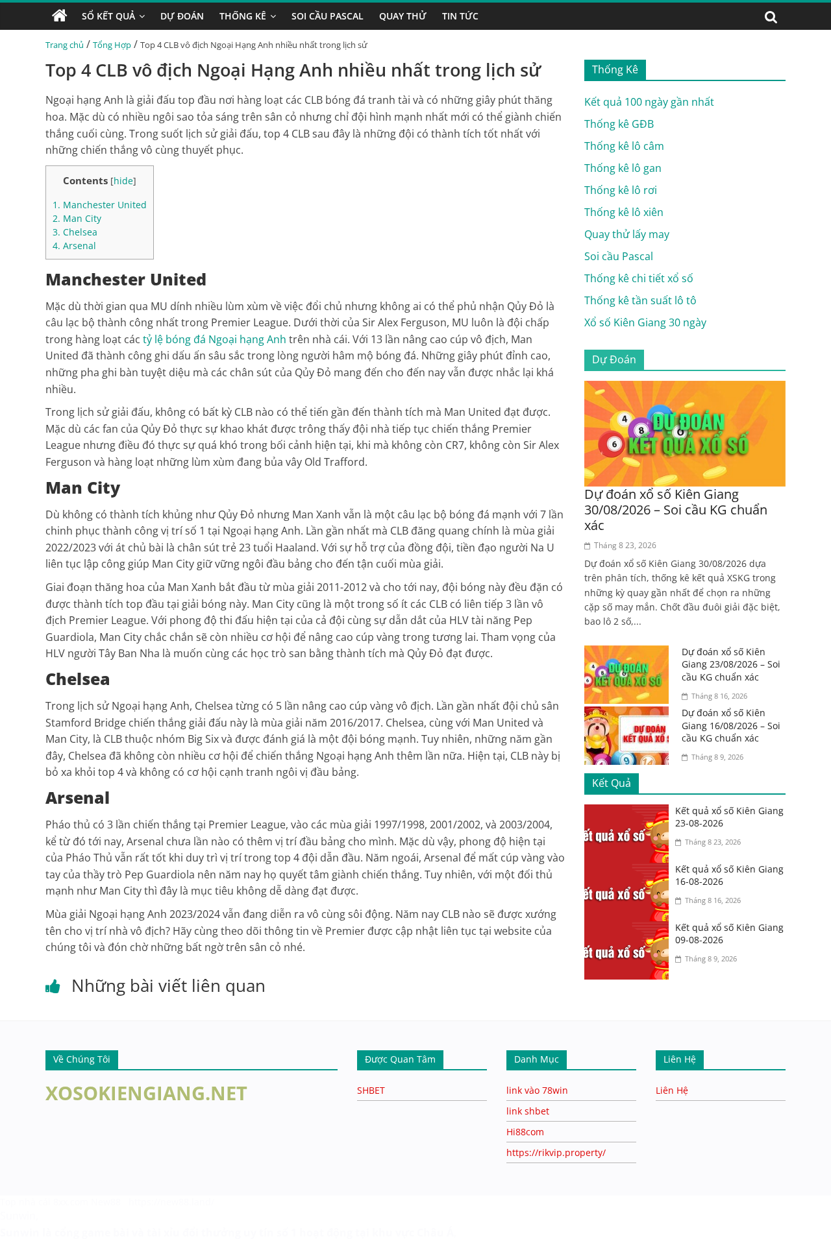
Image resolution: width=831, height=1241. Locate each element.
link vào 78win (537, 1090)
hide (123, 181)
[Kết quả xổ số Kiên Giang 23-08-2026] (629, 812)
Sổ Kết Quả (108, 16)
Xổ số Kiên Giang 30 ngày (645, 322)
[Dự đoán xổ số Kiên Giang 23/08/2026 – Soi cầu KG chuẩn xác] (629, 653)
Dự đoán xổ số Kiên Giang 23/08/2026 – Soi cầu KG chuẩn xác (731, 664)
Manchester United (100, 205)
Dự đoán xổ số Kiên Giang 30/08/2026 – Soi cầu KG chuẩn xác (675, 509)
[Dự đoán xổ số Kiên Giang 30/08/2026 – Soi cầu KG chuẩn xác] (685, 388)
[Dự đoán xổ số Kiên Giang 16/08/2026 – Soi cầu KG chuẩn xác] (629, 714)
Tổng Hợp (112, 45)
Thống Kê (242, 16)
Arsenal (74, 245)
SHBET (371, 1090)
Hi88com (525, 1132)
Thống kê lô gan (623, 168)
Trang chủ (64, 45)
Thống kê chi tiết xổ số (638, 278)
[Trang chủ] (59, 16)
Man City (77, 218)
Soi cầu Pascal (618, 256)
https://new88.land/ (171, 1202)
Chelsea (75, 232)
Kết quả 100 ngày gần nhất (649, 102)
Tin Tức (460, 16)
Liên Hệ (672, 1090)
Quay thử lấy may (626, 234)
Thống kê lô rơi (620, 190)
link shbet (527, 1111)
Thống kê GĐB (619, 124)
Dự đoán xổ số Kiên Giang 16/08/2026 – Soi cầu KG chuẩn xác (731, 725)
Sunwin (18, 1216)
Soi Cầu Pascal (327, 16)
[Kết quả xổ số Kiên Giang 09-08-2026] (629, 929)
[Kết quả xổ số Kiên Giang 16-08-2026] (629, 870)
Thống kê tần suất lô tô (640, 300)
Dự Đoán (182, 16)
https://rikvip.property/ (556, 1152)
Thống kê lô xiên (624, 212)
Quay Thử (403, 16)
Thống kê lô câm (624, 146)
